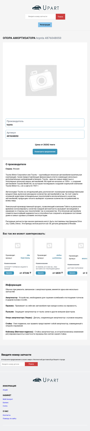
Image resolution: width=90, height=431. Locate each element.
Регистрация (45, 25)
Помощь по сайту (9, 418)
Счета (5, 406)
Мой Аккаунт (8, 399)
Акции (5, 390)
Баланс (5, 402)
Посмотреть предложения (45, 152)
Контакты (7, 415)
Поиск (60, 17)
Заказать (9, 273)
